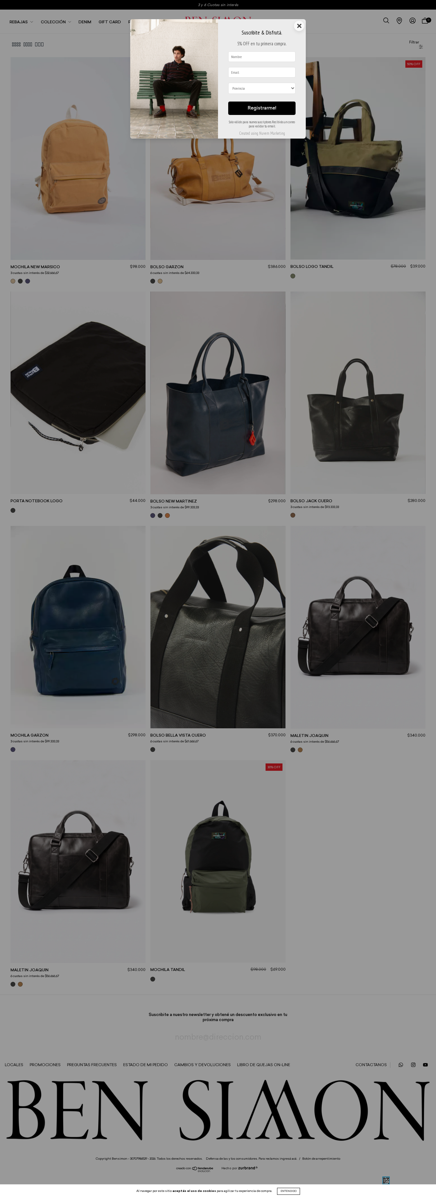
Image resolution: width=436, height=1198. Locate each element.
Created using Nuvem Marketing (262, 133)
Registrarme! (262, 108)
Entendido (289, 1191)
